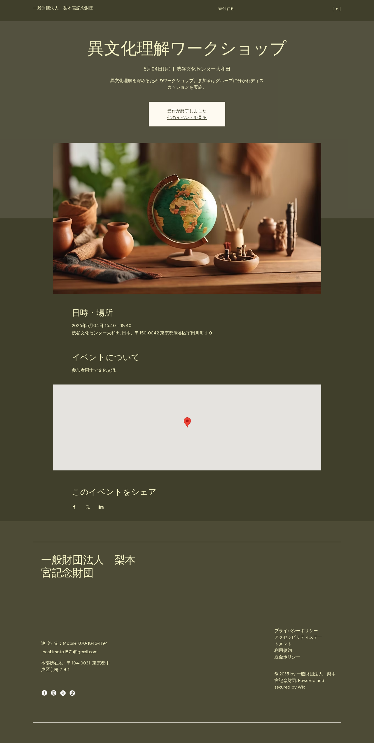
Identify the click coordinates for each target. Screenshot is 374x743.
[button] (226, 8)
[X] (63, 693)
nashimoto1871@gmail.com (69, 651)
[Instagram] (53, 693)
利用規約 (283, 650)
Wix (302, 687)
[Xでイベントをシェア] (87, 507)
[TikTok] (72, 693)
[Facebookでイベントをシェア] (74, 507)
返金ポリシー (287, 657)
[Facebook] (44, 693)
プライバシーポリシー (296, 630)
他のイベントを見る (187, 117)
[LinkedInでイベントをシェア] (101, 507)
